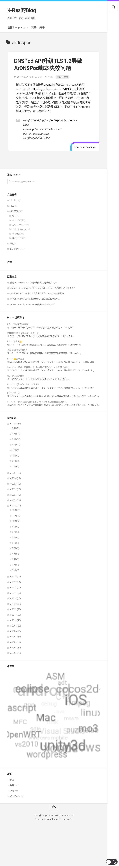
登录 (12, 780)
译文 (12, 243)
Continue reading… (85, 147)
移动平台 (16, 238)
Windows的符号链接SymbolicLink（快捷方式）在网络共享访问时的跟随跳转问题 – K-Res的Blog (55, 396)
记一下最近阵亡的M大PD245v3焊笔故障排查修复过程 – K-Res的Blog (43, 327)
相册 (34, 27)
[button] (112, 862)
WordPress (52, 819)
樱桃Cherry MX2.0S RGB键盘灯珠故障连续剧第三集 (33, 282)
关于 (42, 27)
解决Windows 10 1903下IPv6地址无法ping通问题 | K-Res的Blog (40, 379)
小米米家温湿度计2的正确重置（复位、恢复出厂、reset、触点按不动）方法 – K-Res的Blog (53, 362)
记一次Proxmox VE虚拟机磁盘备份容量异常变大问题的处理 (37, 293)
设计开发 (14, 211)
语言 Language (16, 27)
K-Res (51, 77)
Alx (71, 819)
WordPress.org (17, 796)
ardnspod (56, 120)
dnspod (68, 120)
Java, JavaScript (19, 229)
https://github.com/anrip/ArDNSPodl (54, 89)
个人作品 (16, 234)
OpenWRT (49, 84)
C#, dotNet (16, 220)
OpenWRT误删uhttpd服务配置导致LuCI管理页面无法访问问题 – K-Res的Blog (46, 345)
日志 (12, 206)
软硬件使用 (62, 77)
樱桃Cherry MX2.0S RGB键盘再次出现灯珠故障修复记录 (35, 299)
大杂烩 (13, 200)
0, (39, 77)
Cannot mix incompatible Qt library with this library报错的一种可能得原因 (43, 288)
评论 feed (14, 791)
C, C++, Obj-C (17, 225)
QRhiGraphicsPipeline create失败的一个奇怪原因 (32, 304)
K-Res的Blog (21, 10)
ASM (14, 216)
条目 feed (14, 785)
